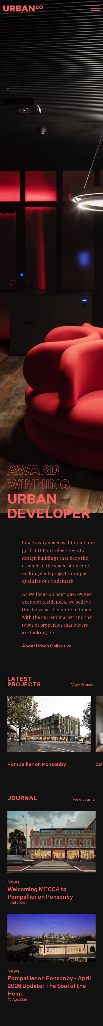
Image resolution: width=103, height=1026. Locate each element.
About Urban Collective (47, 646)
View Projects (83, 685)
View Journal (84, 800)
